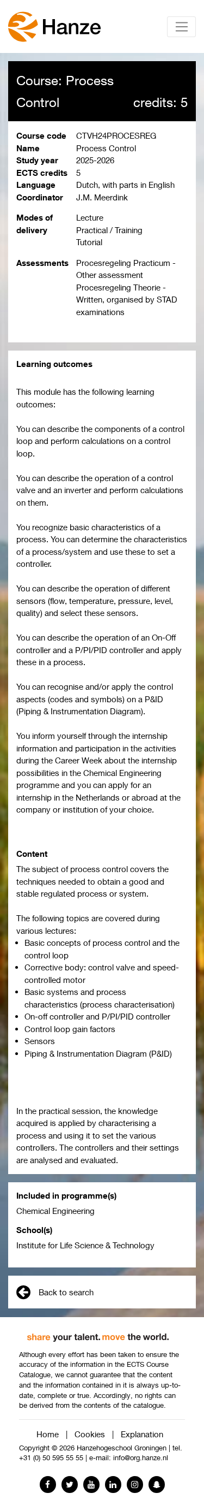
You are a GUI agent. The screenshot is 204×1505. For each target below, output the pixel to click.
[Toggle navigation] (181, 26)
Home (47, 1434)
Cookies (90, 1434)
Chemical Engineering (55, 1211)
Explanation (142, 1434)
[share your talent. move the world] (98, 1333)
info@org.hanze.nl (140, 1458)
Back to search (66, 1292)
